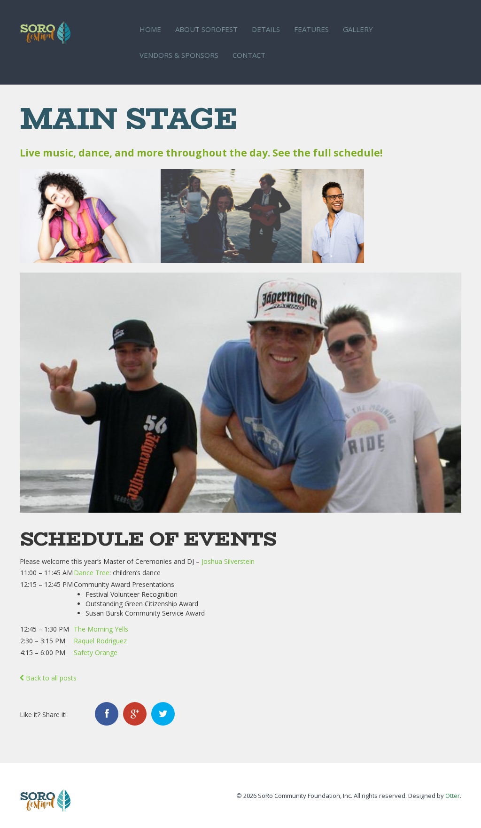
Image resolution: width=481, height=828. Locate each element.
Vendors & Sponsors (179, 55)
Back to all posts (50, 677)
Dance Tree (91, 572)
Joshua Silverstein (228, 561)
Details (266, 29)
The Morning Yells (101, 629)
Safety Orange (95, 652)
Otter (452, 795)
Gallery (358, 29)
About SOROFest (206, 29)
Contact (249, 55)
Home (150, 29)
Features (311, 29)
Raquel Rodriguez (100, 640)
